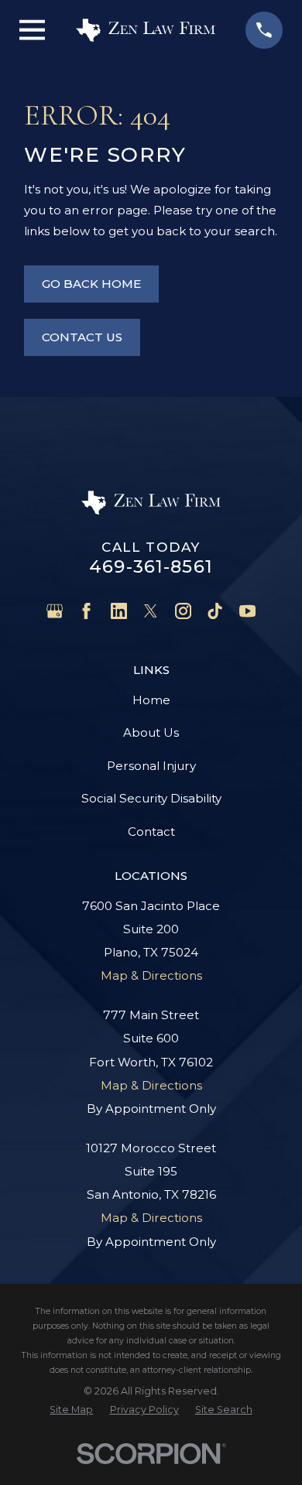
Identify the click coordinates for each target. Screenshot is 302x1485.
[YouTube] (247, 611)
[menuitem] (71, 1409)
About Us (151, 732)
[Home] (145, 31)
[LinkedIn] (119, 611)
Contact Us (82, 337)
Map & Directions (151, 975)
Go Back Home (91, 283)
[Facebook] (86, 611)
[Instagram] (183, 611)
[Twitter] (150, 611)
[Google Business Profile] (54, 611)
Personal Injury (151, 765)
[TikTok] (215, 611)
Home (151, 700)
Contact (151, 831)
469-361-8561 (151, 566)
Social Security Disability (151, 798)
